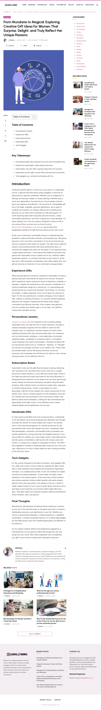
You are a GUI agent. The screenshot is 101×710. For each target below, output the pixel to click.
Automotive (61, 5)
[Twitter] (5, 126)
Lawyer (79, 55)
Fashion (79, 44)
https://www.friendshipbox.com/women (27, 227)
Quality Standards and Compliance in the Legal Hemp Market (90, 162)
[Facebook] (5, 121)
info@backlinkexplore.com (83, 678)
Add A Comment (35, 634)
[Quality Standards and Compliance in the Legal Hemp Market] (78, 161)
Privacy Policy (46, 700)
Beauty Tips (81, 26)
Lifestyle (79, 5)
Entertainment (81, 41)
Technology (42, 5)
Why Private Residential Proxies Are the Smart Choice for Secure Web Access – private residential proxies (51, 621)
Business (31, 5)
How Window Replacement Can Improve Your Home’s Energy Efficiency (90, 147)
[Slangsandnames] (11, 5)
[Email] (5, 141)
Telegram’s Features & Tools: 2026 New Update (90, 99)
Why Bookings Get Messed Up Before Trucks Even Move (17, 620)
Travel (52, 5)
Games (79, 49)
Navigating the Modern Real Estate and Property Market (90, 86)
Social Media (81, 66)
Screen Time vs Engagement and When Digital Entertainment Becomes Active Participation (90, 129)
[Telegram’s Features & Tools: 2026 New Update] (78, 99)
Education (89, 5)
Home (24, 5)
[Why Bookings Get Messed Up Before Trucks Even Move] (18, 607)
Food (78, 46)
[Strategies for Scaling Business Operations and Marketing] (18, 579)
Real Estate (80, 64)
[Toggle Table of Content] (33, 117)
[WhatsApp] (5, 136)
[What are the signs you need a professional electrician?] (51, 579)
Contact (57, 700)
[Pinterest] (5, 131)
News (78, 61)
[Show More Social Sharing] (46, 46)
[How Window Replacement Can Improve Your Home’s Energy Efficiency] (78, 144)
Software (80, 69)
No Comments (33, 40)
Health (71, 5)
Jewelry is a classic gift (21, 322)
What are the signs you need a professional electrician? (48, 592)
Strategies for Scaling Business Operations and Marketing (14, 592)
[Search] (97, 5)
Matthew (12, 40)
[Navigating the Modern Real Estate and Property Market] (78, 84)
